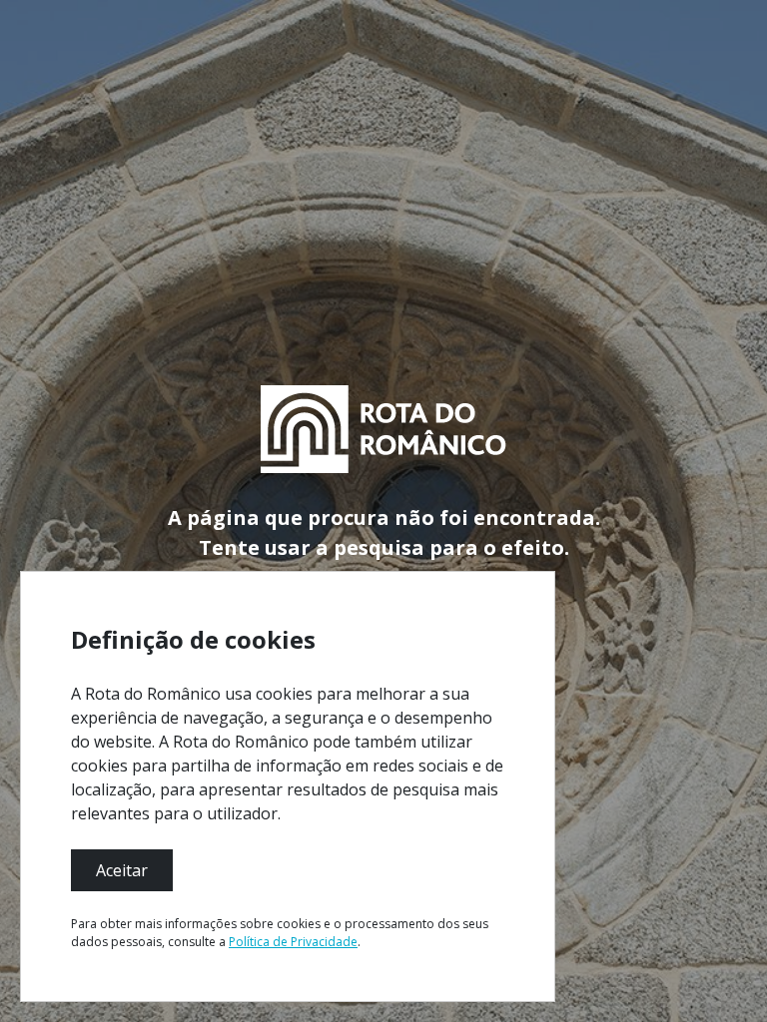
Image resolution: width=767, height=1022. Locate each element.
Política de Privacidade (293, 941)
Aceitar (122, 870)
